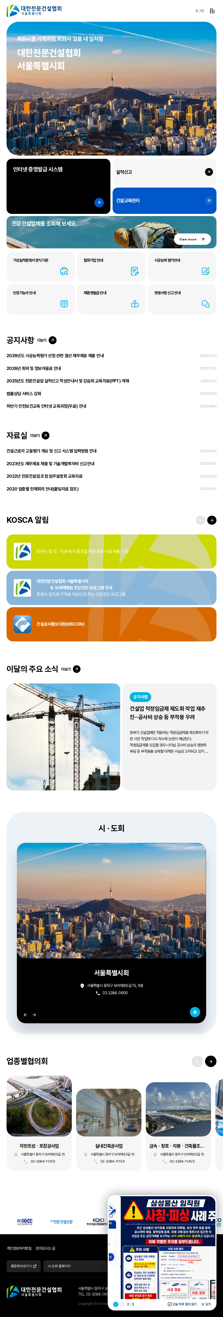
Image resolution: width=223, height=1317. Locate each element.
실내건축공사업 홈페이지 (108, 1130)
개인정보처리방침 (19, 1248)
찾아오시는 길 (45, 1248)
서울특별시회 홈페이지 (195, 1012)
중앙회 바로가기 (21, 1266)
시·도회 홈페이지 (59, 1266)
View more (187, 239)
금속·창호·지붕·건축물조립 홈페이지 (178, 1126)
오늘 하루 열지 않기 (184, 1304)
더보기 (42, 340)
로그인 (199, 11)
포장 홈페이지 (39, 1123)
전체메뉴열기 (212, 11)
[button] (211, 520)
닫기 (208, 1304)
